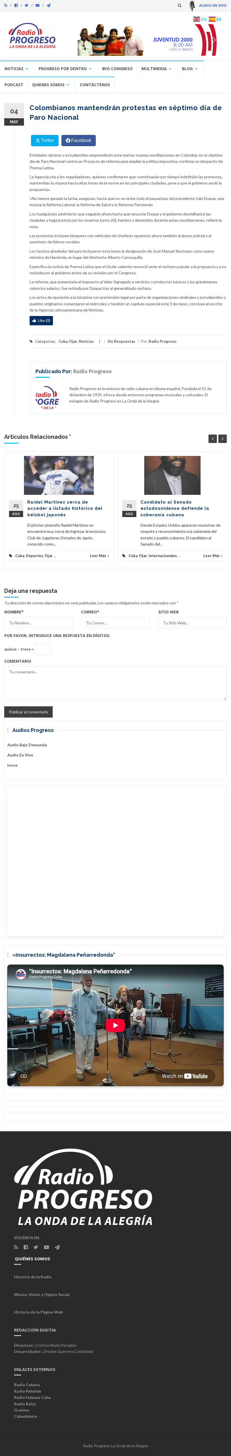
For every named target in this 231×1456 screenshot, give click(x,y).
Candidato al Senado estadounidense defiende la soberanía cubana (175, 508)
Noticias (14, 68)
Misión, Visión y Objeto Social (42, 1294)
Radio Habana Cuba (32, 1397)
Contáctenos (95, 84)
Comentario (17, 661)
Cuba (63, 341)
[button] (143, 40)
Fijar (73, 341)
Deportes (34, 555)
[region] (143, 40)
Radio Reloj (24, 1403)
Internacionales (163, 555)
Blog (187, 68)
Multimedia (154, 68)
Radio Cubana (27, 1384)
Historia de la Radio (33, 1276)
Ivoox (12, 765)
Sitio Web (168, 612)
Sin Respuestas (121, 341)
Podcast (14, 84)
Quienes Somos (48, 84)
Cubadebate (25, 1416)
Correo (90, 612)
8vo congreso (117, 68)
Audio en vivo (20, 755)
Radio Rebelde (27, 1391)
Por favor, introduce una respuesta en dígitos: (57, 635)
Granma (21, 1410)
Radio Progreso (162, 341)
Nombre (14, 612)
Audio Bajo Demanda (27, 744)
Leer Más (98, 555)
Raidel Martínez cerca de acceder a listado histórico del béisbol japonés (65, 508)
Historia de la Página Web (38, 1312)
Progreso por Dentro (63, 68)
